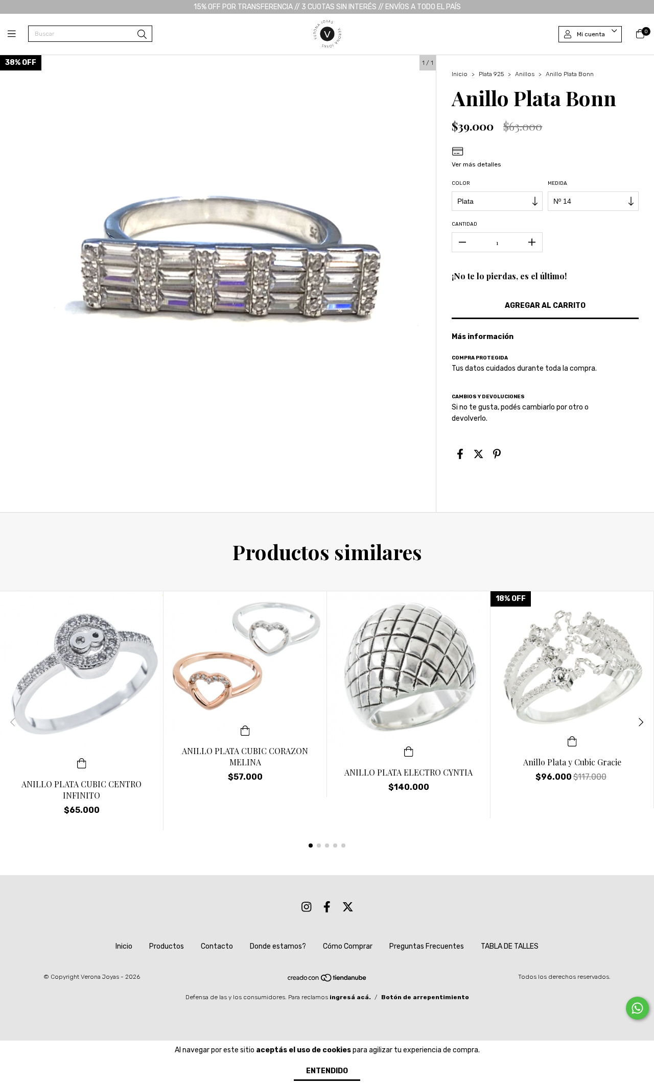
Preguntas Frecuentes (426, 946)
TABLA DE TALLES (510, 946)
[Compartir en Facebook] (460, 454)
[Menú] (18, 34)
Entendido (327, 1071)
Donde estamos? (278, 946)
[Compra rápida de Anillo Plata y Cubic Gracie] (572, 741)
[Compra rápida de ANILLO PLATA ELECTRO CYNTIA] (408, 751)
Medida (557, 183)
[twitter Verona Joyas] (348, 908)
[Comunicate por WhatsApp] (637, 1008)
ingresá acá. (350, 997)
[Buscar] (142, 35)
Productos (166, 946)
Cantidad (464, 224)
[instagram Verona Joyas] (306, 908)
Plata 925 (491, 74)
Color (461, 183)
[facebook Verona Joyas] (327, 908)
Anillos (524, 74)
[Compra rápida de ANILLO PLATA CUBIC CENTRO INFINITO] (81, 763)
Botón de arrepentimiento (425, 997)
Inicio (460, 74)
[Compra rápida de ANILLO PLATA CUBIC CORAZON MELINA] (245, 729)
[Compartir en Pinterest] (496, 454)
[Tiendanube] (327, 979)
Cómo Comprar (347, 946)
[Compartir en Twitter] (478, 454)
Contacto (217, 946)
